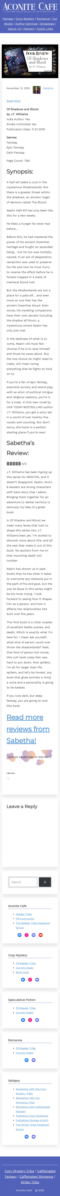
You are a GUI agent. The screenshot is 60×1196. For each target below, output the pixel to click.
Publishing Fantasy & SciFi (32, 1120)
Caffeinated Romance (36, 1176)
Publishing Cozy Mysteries (32, 1115)
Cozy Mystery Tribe (19, 1171)
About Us (14, 28)
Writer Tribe (30, 1182)
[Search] (45, 882)
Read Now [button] (14, 101)
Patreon (29, 28)
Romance (43, 18)
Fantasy (8, 18)
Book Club (22, 972)
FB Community (25, 918)
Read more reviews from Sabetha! (28, 729)
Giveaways (47, 23)
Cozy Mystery (25, 18)
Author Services (26, 23)
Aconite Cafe (24, 1190)
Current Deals (24, 967)
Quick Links (45, 28)
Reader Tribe (24, 914)
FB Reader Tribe (26, 963)
